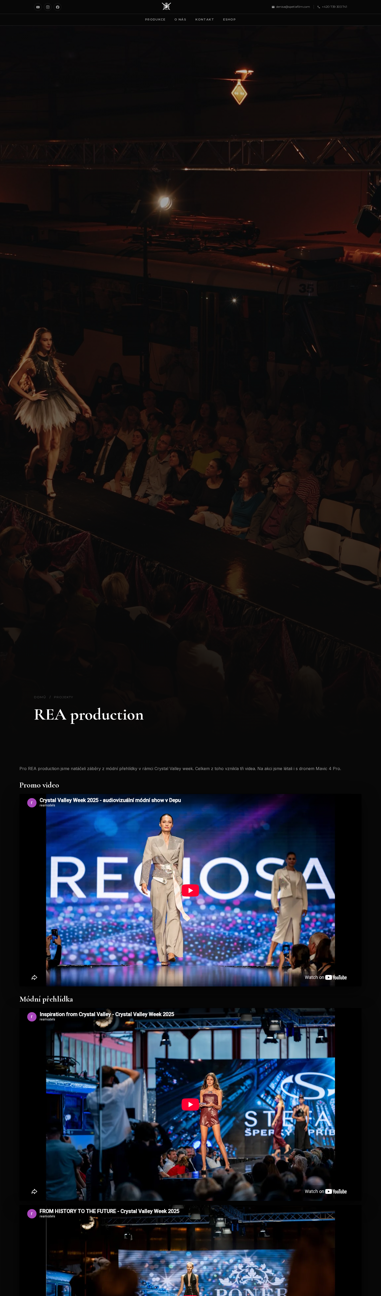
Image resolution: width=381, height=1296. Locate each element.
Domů (40, 697)
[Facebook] (57, 7)
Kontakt (204, 19)
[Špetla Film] (166, 7)
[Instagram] (48, 7)
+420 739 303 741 (334, 7)
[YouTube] (38, 7)
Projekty (63, 697)
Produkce (155, 19)
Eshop (229, 19)
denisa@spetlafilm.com (293, 7)
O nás (180, 19)
